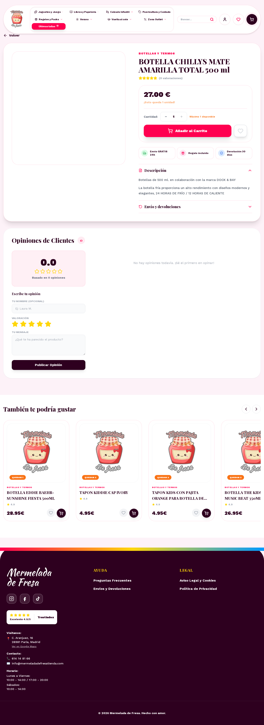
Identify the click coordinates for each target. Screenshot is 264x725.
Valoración (20, 318)
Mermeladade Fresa (29, 577)
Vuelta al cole (120, 19)
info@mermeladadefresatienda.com (35, 663)
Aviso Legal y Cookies (198, 580)
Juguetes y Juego (49, 12)
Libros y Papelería (85, 12)
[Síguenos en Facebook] (25, 599)
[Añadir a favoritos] (240, 131)
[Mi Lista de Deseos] (238, 19)
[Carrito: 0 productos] (251, 19)
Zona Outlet (155, 19)
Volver (14, 35)
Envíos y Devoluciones (112, 589)
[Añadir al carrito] (61, 513)
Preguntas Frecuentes (112, 580)
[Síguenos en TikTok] (38, 599)
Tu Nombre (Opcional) (28, 301)
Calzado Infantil (119, 12)
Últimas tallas (47, 26)
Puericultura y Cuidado (157, 12)
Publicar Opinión (48, 365)
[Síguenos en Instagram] (11, 599)
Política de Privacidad (198, 589)
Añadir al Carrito (191, 131)
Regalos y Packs (49, 19)
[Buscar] (212, 19)
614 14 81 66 (18, 658)
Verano (84, 19)
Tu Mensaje (20, 332)
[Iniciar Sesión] (224, 19)
